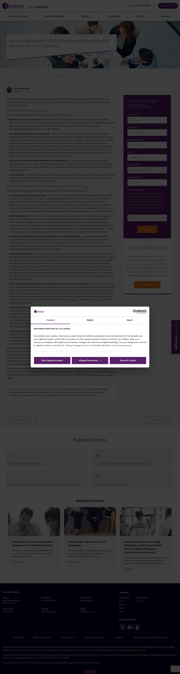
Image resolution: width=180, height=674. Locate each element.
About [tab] (129, 320)
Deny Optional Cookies (52, 360)
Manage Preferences (88, 360)
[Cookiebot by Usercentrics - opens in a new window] (134, 312)
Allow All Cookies (128, 360)
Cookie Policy (48, 352)
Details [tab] (90, 320)
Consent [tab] (50, 320)
